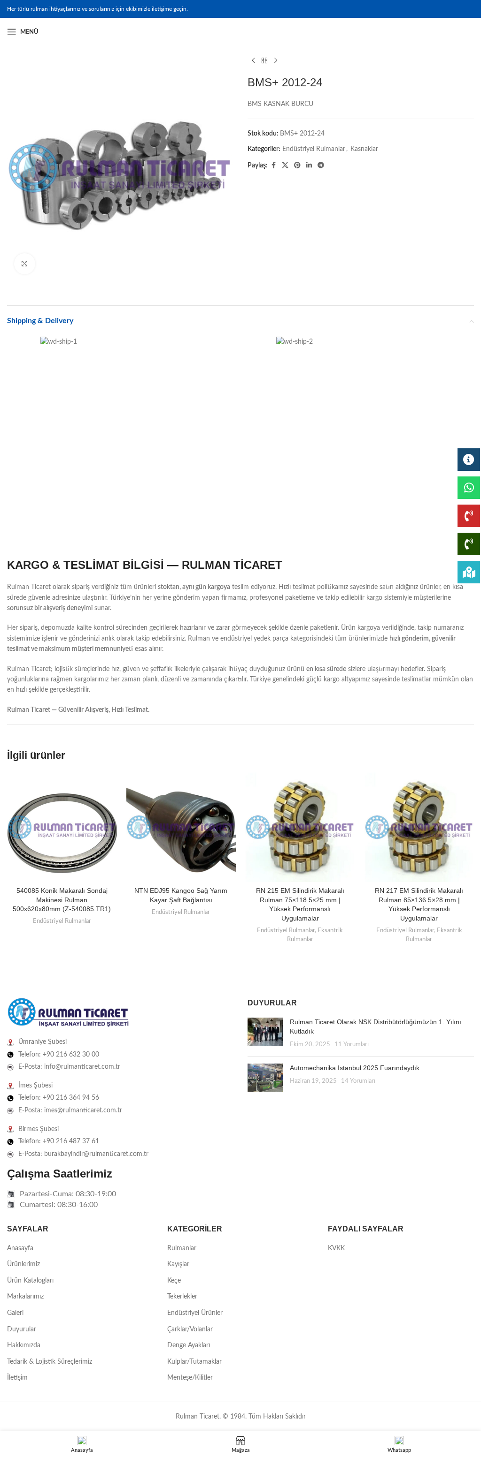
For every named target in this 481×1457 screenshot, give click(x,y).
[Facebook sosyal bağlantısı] (445, 31)
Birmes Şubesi (38, 1129)
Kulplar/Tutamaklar (194, 1362)
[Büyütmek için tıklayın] (24, 263)
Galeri (15, 1313)
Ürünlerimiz (23, 1264)
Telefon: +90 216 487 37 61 (58, 1141)
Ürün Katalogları (30, 1280)
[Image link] (68, 1013)
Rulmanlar (181, 1248)
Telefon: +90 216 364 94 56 (58, 1098)
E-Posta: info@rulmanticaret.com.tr (69, 1067)
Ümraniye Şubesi (42, 1042)
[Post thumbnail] (265, 1033)
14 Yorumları (358, 1081)
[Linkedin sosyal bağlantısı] (468, 31)
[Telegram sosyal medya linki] (321, 165)
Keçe (174, 1280)
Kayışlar (178, 1264)
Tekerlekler (182, 1296)
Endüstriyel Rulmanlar (313, 149)
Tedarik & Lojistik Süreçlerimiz (49, 1362)
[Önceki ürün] (253, 61)
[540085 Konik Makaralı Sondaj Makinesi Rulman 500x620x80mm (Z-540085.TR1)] (62, 827)
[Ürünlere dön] (264, 61)
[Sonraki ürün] (275, 61)
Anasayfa (20, 1248)
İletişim (17, 1377)
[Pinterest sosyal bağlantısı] (297, 165)
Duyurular (21, 1329)
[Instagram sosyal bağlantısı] (457, 31)
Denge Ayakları (188, 1345)
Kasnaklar (364, 149)
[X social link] (285, 165)
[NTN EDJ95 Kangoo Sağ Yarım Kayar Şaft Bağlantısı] (181, 827)
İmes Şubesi (35, 1085)
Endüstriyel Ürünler (195, 1313)
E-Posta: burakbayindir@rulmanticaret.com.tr (83, 1154)
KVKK (336, 1248)
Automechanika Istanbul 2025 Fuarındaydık (354, 1068)
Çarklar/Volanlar (190, 1329)
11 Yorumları (351, 1044)
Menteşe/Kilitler (190, 1377)
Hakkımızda (23, 1345)
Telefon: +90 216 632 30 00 (58, 1054)
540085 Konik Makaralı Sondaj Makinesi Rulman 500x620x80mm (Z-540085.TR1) (62, 900)
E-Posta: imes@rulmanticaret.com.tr (70, 1110)
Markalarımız (25, 1296)
